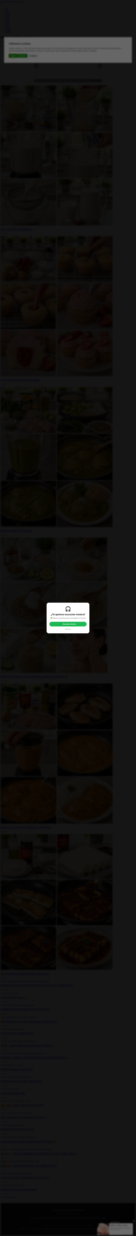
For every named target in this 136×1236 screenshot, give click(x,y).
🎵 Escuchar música (68, 624)
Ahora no (68, 629)
